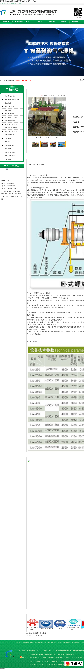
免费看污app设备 (10, 96)
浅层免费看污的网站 (11, 127)
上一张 (53, 95)
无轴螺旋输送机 (9, 145)
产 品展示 (37, 642)
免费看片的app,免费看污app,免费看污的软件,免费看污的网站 (18, 1)
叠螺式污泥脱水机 (10, 152)
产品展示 (29, 22)
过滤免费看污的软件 (63, 180)
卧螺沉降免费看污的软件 (12, 99)
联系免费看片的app (78, 642)
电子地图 (75, 22)
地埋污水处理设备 (10, 156)
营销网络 (64, 22)
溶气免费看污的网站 (11, 124)
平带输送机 (8, 149)
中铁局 (53, 628)
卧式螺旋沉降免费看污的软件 (35, 178)
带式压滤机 (8, 103)
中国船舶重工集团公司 (39, 628)
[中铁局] (53, 623)
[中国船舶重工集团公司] (39, 623)
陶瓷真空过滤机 (9, 113)
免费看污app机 (37, 635)
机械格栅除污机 (9, 135)
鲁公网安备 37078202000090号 (31, 657)
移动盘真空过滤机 (10, 120)
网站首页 (6, 22)
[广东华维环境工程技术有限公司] (67, 622)
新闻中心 (41, 22)
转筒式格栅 (8, 138)
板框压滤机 (8, 110)
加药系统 (7, 142)
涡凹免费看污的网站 (11, 131)
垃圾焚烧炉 (8, 159)
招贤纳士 (52, 22)
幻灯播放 (62, 95)
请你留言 (68, 642)
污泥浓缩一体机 (9, 106)
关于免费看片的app (17, 24)
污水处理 (46, 183)
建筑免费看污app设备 (39, 633)
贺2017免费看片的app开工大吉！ (24, 80)
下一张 (58, 95)
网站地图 (2, 669)
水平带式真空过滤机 (11, 117)
